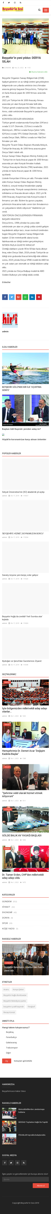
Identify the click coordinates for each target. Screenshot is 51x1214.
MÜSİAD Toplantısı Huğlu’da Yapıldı (33, 1122)
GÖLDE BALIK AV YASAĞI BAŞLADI (22, 835)
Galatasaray (11, 1042)
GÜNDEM (7, 68)
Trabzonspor (12, 1047)
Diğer (8, 1052)
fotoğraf (31, 1006)
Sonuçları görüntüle (23, 1061)
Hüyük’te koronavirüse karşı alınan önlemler (24, 439)
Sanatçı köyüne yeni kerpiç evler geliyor (20, 575)
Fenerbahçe (11, 1037)
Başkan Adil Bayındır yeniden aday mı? (21, 429)
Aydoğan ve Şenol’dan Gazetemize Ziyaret (22, 661)
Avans (6, 989)
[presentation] (38, 948)
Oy (6, 1061)
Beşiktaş (10, 1032)
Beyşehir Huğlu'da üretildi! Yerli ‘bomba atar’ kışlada (22, 618)
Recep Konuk (9, 1012)
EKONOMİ (7, 912)
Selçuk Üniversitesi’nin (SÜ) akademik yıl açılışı (23, 492)
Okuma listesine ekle (39, 72)
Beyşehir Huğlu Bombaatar (15, 995)
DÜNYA (5, 917)
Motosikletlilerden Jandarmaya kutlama (31, 1110)
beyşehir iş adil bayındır (14, 1006)
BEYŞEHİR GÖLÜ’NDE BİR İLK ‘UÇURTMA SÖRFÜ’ (21, 388)
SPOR (5, 923)
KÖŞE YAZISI (8, 928)
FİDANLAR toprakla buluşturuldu (31, 1135)
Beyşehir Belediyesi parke (15, 1001)
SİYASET (7, 682)
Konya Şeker (18, 989)
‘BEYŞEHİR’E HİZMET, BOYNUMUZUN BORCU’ (23, 533)
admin (5, 331)
